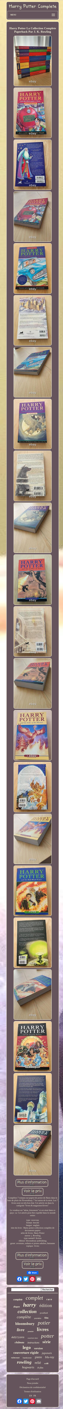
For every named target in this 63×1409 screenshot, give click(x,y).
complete (17, 1299)
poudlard (44, 1313)
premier (31, 1331)
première (37, 1318)
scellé (46, 1363)
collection (27, 1311)
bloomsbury (25, 1324)
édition (45, 1305)
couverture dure (33, 1338)
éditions (17, 1337)
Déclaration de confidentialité (33, 1387)
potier (44, 1323)
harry (29, 1305)
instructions (33, 1342)
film (46, 1318)
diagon (16, 1307)
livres (43, 1329)
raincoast (15, 1357)
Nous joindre (32, 1383)
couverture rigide (26, 1353)
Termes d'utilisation (32, 1391)
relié (38, 1363)
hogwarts (28, 1367)
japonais (47, 1353)
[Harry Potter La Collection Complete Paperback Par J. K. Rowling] (32, 61)
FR (34, 1395)
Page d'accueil (32, 1379)
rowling (24, 1362)
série (46, 1342)
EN (30, 1395)
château (19, 1342)
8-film (40, 1367)
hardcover (27, 1358)
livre (21, 1329)
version (38, 1348)
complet (34, 1298)
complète (24, 1317)
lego (27, 1347)
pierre (38, 1357)
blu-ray (49, 1357)
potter (47, 1336)
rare (49, 1299)
